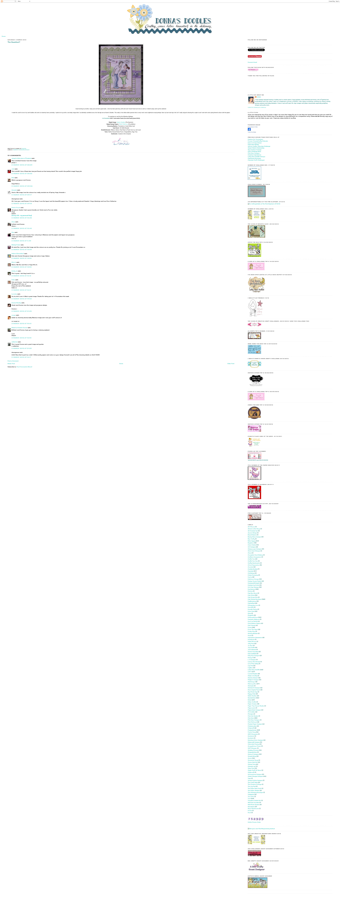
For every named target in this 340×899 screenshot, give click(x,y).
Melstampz (251, 681)
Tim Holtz (251, 796)
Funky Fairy (251, 631)
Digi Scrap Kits (253, 597)
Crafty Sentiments (254, 563)
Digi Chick (251, 595)
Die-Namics (251, 589)
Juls (13, 169)
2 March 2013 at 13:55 (22, 267)
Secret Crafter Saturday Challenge (259, 146)
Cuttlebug (251, 573)
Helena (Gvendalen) (18, 253)
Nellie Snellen (252, 695)
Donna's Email (252, 62)
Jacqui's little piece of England (21, 158)
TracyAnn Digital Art (254, 800)
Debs (13, 279)
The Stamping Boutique (255, 792)
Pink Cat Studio (253, 716)
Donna (259, 96)
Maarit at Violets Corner (19, 327)
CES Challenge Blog (254, 151)
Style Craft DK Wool (254, 770)
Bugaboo (251, 543)
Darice (250, 577)
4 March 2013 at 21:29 (22, 348)
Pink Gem (251, 718)
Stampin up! (252, 766)
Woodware (251, 806)
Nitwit (27, 149)
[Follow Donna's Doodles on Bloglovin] (253, 70)
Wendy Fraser (16, 244)
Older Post (230, 363)
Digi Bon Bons (252, 593)
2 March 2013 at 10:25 (22, 218)
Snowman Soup (253, 760)
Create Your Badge (252, 132)
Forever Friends (253, 141)
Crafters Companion (254, 557)
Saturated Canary (253, 744)
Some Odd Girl (253, 762)
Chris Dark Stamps (254, 551)
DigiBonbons (252, 601)
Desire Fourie (16, 207)
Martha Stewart (253, 677)
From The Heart (253, 629)
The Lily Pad (252, 786)
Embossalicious (253, 617)
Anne (13, 221)
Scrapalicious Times (254, 746)
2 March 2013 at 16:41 (21, 290)
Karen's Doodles (121, 122)
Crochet (250, 567)
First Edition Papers (254, 623)
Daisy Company (253, 575)
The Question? (14, 42)
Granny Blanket (253, 633)
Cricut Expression (253, 565)
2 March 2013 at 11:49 (21, 241)
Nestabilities (252, 698)
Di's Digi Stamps (253, 587)
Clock (249, 553)
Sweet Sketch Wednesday (256, 148)
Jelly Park (251, 643)
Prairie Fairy (251, 732)
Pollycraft (251, 728)
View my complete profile (257, 107)
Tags (249, 778)
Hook (249, 635)
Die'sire (250, 591)
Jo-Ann (250, 645)
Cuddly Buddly (252, 569)
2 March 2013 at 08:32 (22, 173)
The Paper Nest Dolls (254, 788)
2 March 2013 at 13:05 (22, 249)
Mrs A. (14, 262)
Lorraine (14, 294)
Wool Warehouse (253, 808)
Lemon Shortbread (254, 661)
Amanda (14, 190)
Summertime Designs (255, 774)
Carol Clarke (252, 545)
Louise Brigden (252, 673)
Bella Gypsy (251, 541)
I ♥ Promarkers (106, 118)
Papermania (251, 708)
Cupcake (250, 571)
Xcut (249, 812)
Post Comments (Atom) (24, 366)
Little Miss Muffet (254, 669)
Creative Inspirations (254, 155)
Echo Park (251, 611)
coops (14, 315)
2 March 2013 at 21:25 (22, 311)
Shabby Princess (253, 750)
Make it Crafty (252, 675)
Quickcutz (251, 736)
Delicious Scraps (253, 579)
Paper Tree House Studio (256, 706)
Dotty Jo (14, 271)
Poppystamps (252, 730)
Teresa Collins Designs (255, 780)
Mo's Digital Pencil (254, 689)
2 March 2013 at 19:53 (22, 298)
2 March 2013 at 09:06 (22, 186)
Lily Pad (250, 665)
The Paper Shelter (253, 790)
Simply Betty (252, 756)
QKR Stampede (253, 734)
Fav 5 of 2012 (253, 621)
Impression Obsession (255, 637)
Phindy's (250, 714)
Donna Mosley (16, 302)
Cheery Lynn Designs (254, 549)
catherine (14, 342)
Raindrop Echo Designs (255, 740)
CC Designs (252, 547)
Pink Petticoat (252, 722)
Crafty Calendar (263, 141)
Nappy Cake (251, 694)
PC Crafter (251, 712)
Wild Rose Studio (253, 804)
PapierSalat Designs (254, 710)
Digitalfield (251, 603)
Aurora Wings (252, 533)
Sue (13, 232)
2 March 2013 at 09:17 (22, 195)
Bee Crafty (251, 539)
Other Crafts (252, 702)
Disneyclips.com (253, 605)
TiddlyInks (251, 794)
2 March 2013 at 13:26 (22, 258)
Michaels (251, 686)
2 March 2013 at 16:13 (21, 275)
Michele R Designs (254, 687)
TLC (249, 798)
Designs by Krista (253, 585)
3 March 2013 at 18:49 (21, 338)
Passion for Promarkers (255, 139)
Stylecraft (251, 772)
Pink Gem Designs (254, 153)
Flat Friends (251, 625)
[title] (249, 130)
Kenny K (250, 657)
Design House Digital (254, 581)
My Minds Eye (252, 692)
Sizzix (250, 758)
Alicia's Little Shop (254, 528)
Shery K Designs (253, 754)
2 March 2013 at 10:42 (22, 228)
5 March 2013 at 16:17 (21, 357)
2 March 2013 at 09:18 (22, 203)
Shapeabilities (252, 752)
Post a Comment (13, 361)
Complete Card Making (255, 555)
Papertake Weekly (253, 144)
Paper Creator (252, 704)
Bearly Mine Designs (254, 537)
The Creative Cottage (254, 149)
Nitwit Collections (123, 124)
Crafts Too (251, 559)
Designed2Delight (253, 583)
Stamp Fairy (252, 764)
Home (3, 36)
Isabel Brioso (252, 641)
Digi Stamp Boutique (254, 599)
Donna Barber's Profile (252, 126)
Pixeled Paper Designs (255, 724)
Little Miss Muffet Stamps (256, 156)
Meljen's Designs (253, 679)
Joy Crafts (251, 647)
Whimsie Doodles (253, 802)
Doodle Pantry (252, 609)
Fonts (250, 627)
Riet (13, 177)
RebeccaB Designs (254, 742)
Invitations (251, 639)
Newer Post (11, 363)
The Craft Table (253, 782)
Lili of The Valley (253, 663)
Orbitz (250, 822)
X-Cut (250, 810)
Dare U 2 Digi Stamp (254, 142)
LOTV (250, 671)
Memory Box (252, 683)
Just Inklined (252, 649)
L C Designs (252, 659)
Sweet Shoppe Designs (255, 776)
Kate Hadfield (252, 653)
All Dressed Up (252, 531)
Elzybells (250, 615)
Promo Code (256, 822)
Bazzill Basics (252, 534)
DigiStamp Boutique (254, 158)
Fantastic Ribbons (253, 619)
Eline (249, 613)
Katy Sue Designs (253, 655)
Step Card (251, 768)
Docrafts (250, 607)
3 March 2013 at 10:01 (21, 323)
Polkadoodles (252, 726)
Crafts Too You (253, 561)
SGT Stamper (252, 748)
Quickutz (250, 738)
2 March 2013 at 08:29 (22, 165)
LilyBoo (250, 667)
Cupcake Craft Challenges (256, 160)
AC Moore (251, 526)
